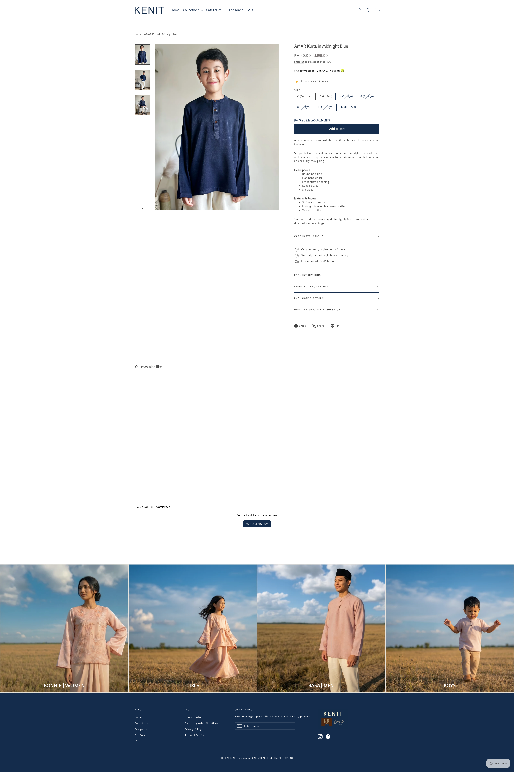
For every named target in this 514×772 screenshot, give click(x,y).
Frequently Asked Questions (201, 723)
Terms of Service (195, 735)
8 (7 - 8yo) (303, 107)
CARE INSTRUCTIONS (309, 236)
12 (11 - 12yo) (348, 107)
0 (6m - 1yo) (304, 96)
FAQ (250, 10)
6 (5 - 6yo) (367, 96)
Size (297, 90)
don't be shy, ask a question (317, 309)
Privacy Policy (193, 729)
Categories (214, 10)
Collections (191, 10)
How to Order (193, 717)
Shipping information (311, 286)
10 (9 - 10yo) (325, 107)
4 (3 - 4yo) (346, 96)
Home (175, 10)
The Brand (236, 10)
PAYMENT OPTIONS (307, 275)
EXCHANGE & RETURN (309, 298)
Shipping (299, 62)
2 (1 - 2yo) (326, 96)
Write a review (257, 524)
